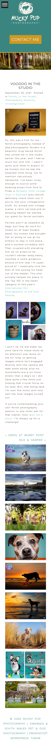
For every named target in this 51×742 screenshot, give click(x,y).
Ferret (12, 96)
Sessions (29, 100)
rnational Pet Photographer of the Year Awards (22, 292)
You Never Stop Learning (25, 570)
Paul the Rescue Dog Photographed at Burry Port (25, 628)
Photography (13, 100)
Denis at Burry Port (26, 435)
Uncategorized (15, 103)
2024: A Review (25, 481)
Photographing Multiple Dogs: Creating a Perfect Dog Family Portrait (25, 510)
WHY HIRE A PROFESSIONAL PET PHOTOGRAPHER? (25, 451)
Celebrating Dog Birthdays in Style (25, 658)
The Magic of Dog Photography (25, 599)
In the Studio (27, 96)
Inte (8, 288)
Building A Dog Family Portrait (25, 688)
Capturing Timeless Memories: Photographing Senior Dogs (25, 540)
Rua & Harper (31, 440)
